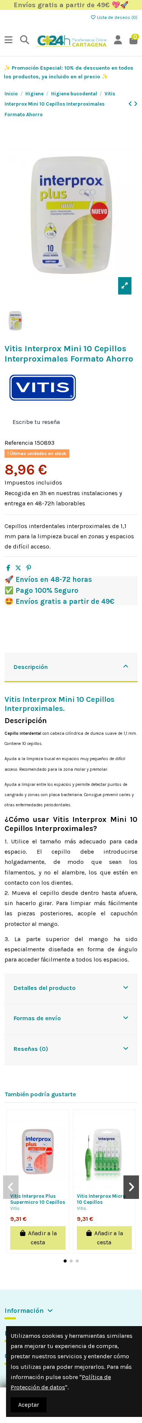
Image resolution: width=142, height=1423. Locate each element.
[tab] (71, 668)
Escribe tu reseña (36, 421)
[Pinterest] (29, 568)
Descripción (31, 666)
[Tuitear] (18, 568)
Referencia (19, 442)
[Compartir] (8, 568)
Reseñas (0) (31, 1048)
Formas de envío (37, 1018)
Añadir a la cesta (42, 1238)
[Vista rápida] (37, 1193)
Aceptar (28, 1404)
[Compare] (44, 1181)
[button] (65, 1260)
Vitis (15, 1208)
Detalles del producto (45, 987)
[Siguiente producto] (135, 104)
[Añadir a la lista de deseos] (32, 1181)
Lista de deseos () (116, 17)
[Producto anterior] (131, 104)
